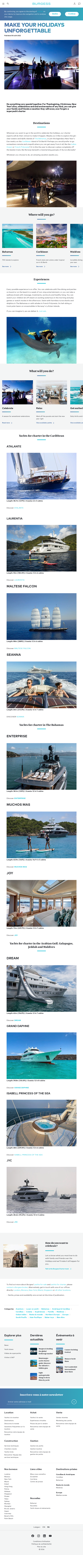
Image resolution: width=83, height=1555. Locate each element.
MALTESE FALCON (22, 648)
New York (33, 1290)
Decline (55, 14)
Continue (71, 14)
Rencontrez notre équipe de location (14, 1432)
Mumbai (7, 1503)
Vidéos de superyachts (12, 1353)
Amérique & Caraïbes (61, 1308)
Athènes (7, 1491)
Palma (6, 1488)
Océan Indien (21, 1314)
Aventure (19, 1308)
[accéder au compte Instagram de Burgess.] (38, 1536)
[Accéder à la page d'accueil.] (41, 4)
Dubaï (6, 1483)
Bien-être (61, 1317)
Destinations (9, 1420)
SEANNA (20, 716)
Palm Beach (8, 1518)
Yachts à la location (11, 1417)
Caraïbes (19, 1311)
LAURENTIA (19, 580)
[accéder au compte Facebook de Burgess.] (32, 1536)
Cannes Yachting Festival (71, 1350)
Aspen (6, 1510)
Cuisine (29, 1311)
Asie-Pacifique (36, 1317)
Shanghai (7, 1505)
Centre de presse (36, 1481)
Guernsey (7, 1513)
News (6, 1345)
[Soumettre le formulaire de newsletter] (74, 1401)
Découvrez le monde (11, 1423)
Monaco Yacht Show (70, 1359)
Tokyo (6, 1498)
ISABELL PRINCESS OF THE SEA (28, 1154)
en (44, 1526)
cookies (40, 11)
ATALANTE (19, 508)
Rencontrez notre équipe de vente (40, 1427)
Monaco (24, 1290)
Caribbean (26, 141)
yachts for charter (58, 1284)
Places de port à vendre (39, 1423)
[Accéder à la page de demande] (79, 3)
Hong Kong (8, 1486)
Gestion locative (36, 1448)
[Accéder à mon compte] (74, 3)
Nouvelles (33, 1505)
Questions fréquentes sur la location (14, 1427)
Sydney (7, 1501)
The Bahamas (40, 139)
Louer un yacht (32, 1308)
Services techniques (11, 1445)
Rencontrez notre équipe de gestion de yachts (40, 1452)
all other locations (62, 1290)
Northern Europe (52, 1314)
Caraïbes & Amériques (65, 1474)
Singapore (48, 1290)
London (17, 1290)
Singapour (8, 1493)
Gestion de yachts (36, 1445)
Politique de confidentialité (41, 1543)
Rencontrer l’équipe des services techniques (13, 1455)
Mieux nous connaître (38, 1473)
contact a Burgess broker (17, 1287)
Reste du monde (36, 1314)
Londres (7, 1473)
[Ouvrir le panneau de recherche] (7, 3)
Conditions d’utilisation (41, 1541)
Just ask (42, 311)
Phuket (6, 1496)
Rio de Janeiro (9, 1508)
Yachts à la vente (36, 1417)
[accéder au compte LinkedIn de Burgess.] (44, 1536)
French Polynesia (22, 147)
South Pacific (21, 1317)
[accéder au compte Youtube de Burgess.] (50, 1536)
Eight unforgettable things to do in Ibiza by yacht (44, 1376)
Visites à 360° (9, 1357)
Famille (51, 1311)
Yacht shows (8, 1349)
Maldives (60, 1311)
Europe (65, 1314)
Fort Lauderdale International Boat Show (71, 1368)
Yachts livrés (9, 1451)
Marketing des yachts (64, 1420)
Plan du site (41, 1546)
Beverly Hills (8, 1515)
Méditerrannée (61, 1495)
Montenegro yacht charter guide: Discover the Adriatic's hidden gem (45, 1363)
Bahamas (45, 1308)
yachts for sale (40, 1284)
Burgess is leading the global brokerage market (46, 1350)
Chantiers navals (10, 1448)
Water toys (49, 1317)
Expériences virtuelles (38, 1420)
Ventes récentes (62, 1417)
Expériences (40, 1311)
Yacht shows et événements (40, 1508)
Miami (40, 1290)
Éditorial (33, 1503)
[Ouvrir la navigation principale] (3, 4)
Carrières (33, 1478)
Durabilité (34, 1476)
